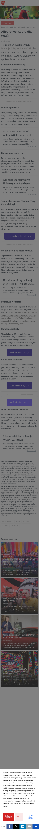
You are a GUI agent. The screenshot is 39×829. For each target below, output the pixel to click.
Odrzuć (19, 817)
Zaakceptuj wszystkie (8, 817)
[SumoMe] (35, 826)
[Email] (29, 826)
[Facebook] (9, 826)
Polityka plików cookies (30, 816)
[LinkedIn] (23, 826)
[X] (16, 826)
